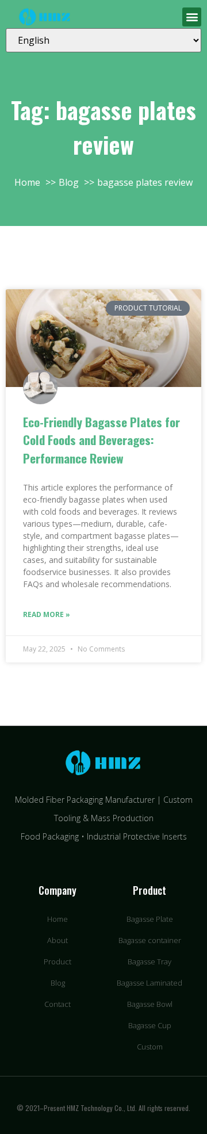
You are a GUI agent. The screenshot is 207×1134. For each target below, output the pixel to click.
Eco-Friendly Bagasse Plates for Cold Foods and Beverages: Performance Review (101, 440)
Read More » (46, 614)
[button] (191, 16)
